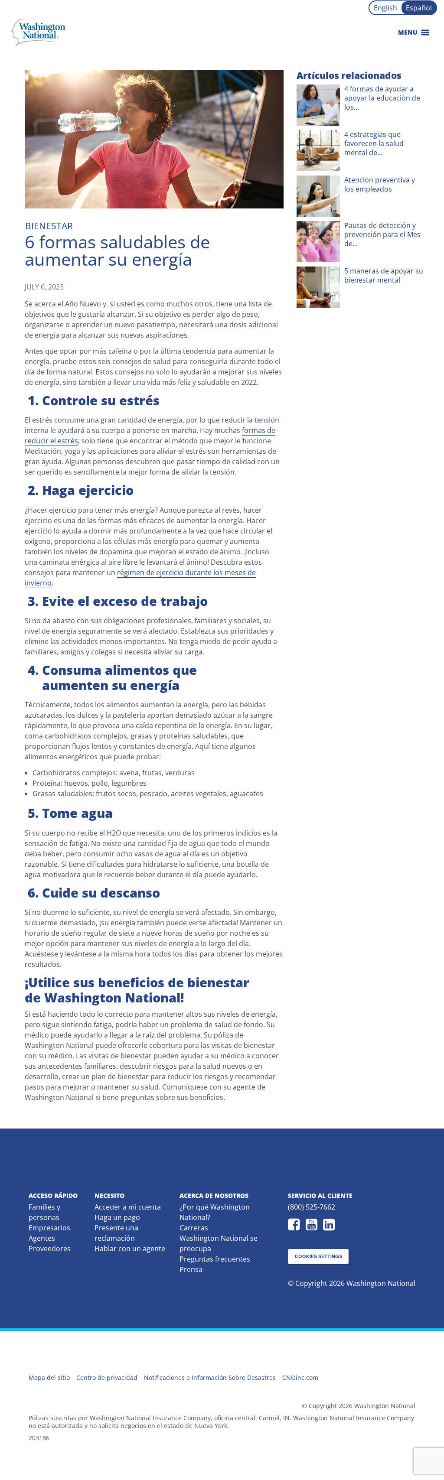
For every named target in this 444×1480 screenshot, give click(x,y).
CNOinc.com (300, 1377)
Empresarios (49, 1228)
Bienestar (49, 226)
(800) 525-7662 (311, 1207)
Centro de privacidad (106, 1377)
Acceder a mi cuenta (128, 1207)
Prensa (191, 1269)
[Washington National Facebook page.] (296, 1225)
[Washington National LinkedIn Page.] (331, 1225)
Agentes (42, 1238)
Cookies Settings (318, 1256)
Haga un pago (117, 1217)
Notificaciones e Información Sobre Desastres (210, 1377)
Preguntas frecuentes (215, 1259)
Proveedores (50, 1248)
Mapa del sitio (49, 1377)
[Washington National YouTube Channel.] (314, 1225)
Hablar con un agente (130, 1248)
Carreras (194, 1228)
